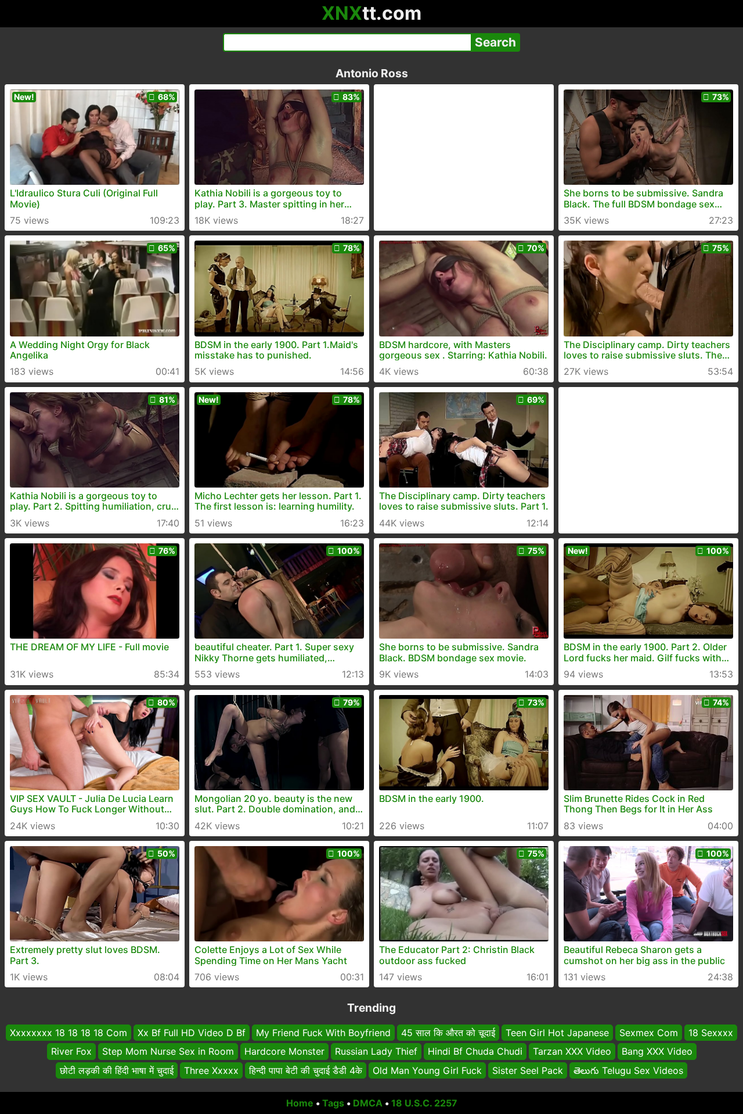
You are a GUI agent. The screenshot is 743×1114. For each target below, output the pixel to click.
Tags (333, 1103)
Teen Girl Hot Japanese (557, 1032)
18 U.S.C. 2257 (424, 1103)
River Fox (71, 1052)
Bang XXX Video (657, 1052)
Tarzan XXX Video (572, 1052)
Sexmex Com (648, 1032)
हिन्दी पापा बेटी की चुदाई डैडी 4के (305, 1070)
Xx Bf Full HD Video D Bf (192, 1032)
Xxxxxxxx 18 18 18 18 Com (68, 1032)
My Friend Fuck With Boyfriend (323, 1032)
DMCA (368, 1103)
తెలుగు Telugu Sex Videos (628, 1070)
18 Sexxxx (710, 1032)
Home (299, 1103)
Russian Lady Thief (376, 1052)
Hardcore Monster (284, 1052)
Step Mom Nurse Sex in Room (168, 1052)
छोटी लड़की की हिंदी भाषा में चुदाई (117, 1070)
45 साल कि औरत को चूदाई (448, 1032)
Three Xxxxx (211, 1070)
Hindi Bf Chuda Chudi (475, 1052)
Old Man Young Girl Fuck (427, 1070)
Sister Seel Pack (527, 1070)
